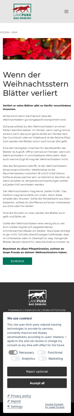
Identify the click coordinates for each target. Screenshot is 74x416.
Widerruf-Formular (54, 309)
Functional (55, 352)
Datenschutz (32, 309)
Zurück (17, 261)
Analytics (28, 358)
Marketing (56, 358)
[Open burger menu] (66, 11)
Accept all (37, 383)
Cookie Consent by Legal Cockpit (55, 406)
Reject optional (37, 371)
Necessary (26, 352)
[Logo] (22, 11)
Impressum (15, 309)
